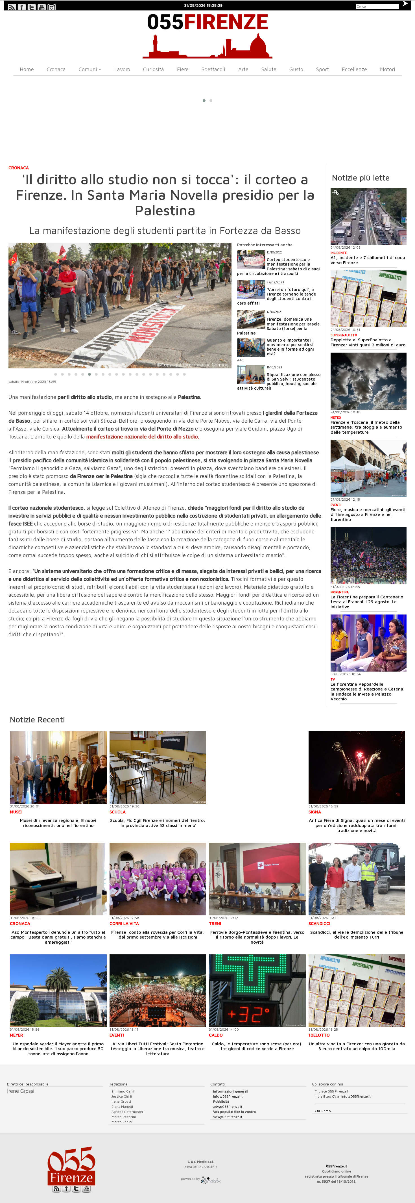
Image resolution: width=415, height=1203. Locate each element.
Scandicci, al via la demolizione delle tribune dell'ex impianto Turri (356, 935)
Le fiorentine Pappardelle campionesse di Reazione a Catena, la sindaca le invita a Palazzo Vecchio (368, 691)
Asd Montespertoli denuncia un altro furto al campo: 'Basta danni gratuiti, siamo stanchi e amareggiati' (58, 937)
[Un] (357, 990)
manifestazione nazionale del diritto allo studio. (142, 436)
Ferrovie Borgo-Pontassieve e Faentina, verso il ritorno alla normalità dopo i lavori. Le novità (257, 937)
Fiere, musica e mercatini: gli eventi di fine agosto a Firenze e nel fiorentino (368, 514)
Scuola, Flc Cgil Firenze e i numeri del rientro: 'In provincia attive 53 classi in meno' (157, 823)
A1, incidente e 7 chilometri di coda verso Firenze (368, 260)
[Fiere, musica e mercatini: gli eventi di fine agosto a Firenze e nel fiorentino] (369, 468)
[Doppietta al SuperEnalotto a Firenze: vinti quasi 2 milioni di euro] (369, 298)
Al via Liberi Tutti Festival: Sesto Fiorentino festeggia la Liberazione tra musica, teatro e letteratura (158, 1048)
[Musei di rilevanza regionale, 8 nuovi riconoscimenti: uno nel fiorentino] (58, 767)
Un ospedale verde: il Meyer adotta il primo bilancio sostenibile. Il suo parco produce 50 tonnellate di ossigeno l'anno (58, 1048)
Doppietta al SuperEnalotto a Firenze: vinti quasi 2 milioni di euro (368, 342)
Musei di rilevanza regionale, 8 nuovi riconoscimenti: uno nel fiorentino (58, 823)
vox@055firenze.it (227, 1117)
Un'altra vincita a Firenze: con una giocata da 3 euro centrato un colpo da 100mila (357, 1046)
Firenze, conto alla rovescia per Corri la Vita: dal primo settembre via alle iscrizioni (157, 935)
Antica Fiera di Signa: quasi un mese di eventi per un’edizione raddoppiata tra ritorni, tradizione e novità (357, 825)
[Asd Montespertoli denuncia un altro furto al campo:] (58, 879)
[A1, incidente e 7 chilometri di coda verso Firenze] (369, 216)
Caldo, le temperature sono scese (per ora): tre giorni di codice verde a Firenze (257, 1046)
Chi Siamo (323, 1111)
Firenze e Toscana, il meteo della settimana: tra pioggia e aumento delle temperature (366, 427)
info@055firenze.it (228, 1096)
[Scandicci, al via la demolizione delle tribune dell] (357, 879)
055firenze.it (336, 1166)
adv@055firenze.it (227, 1106)
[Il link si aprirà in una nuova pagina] (210, 1178)
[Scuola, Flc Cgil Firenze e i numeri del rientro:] (158, 767)
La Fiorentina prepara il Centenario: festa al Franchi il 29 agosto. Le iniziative (368, 601)
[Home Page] (207, 34)
